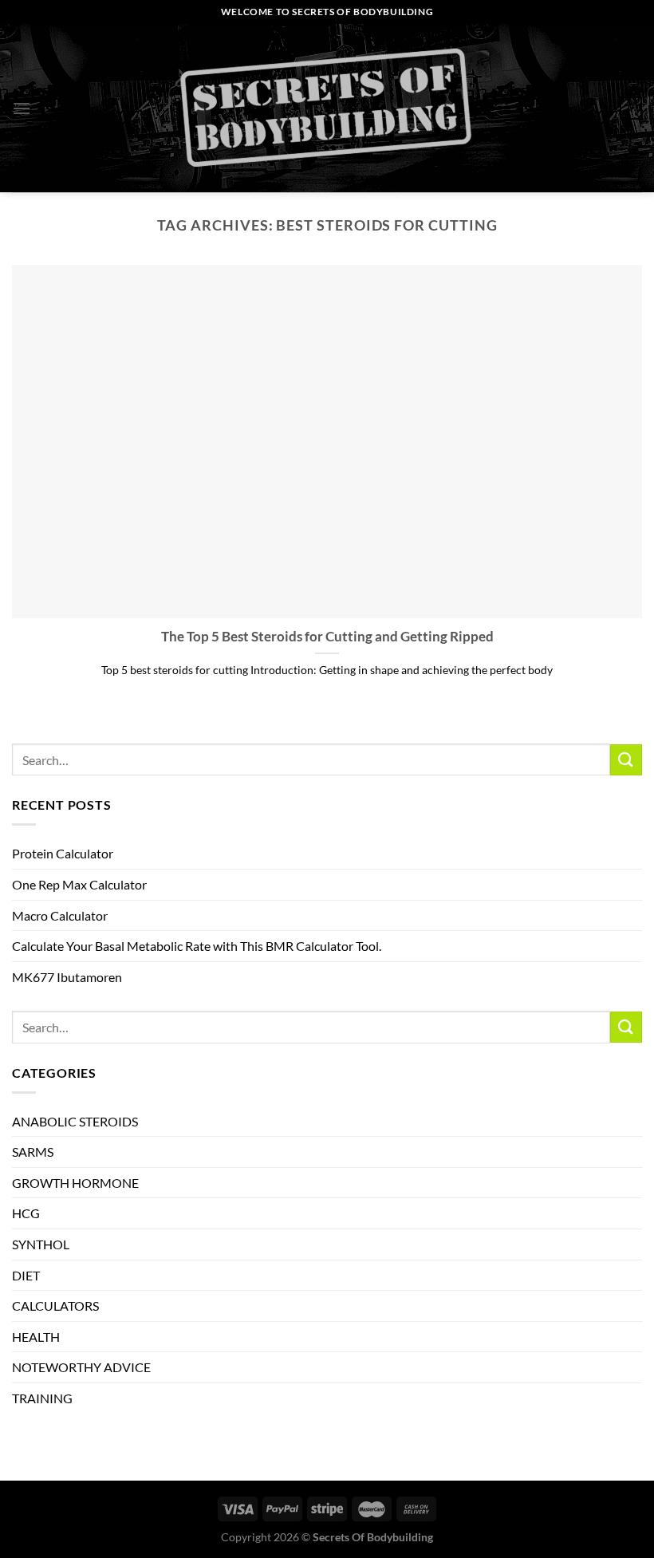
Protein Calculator (62, 853)
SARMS (32, 1151)
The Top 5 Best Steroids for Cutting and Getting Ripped (327, 637)
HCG (26, 1213)
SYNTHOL (40, 1244)
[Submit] (626, 759)
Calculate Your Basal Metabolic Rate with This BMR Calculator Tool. (196, 945)
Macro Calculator (60, 915)
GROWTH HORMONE (75, 1182)
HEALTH (36, 1336)
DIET (26, 1275)
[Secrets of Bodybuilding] (327, 108)
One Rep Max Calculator (79, 884)
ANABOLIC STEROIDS (75, 1121)
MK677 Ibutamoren (67, 976)
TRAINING (42, 1398)
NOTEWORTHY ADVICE (81, 1367)
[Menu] (21, 108)
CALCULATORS (55, 1305)
